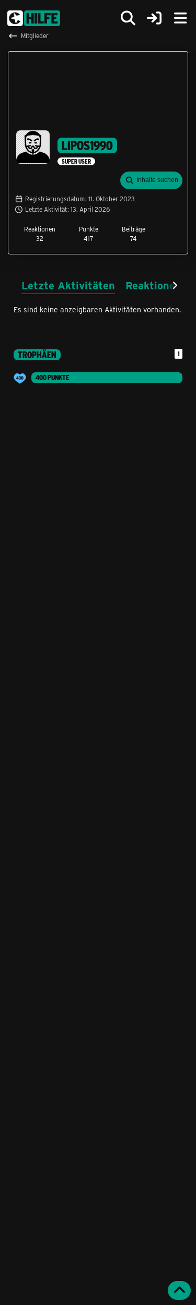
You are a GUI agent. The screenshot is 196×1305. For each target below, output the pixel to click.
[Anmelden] (154, 18)
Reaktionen (153, 285)
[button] (151, 180)
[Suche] (128, 18)
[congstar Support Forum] (33, 18)
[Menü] (180, 18)
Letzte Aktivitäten (68, 285)
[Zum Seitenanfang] (179, 1290)
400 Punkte (52, 377)
